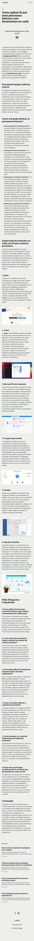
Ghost (20, 928)
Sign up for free (17, 924)
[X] (15, 913)
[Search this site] (29, 2)
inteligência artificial (10, 56)
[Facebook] (18, 913)
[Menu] (31, 2)
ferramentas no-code (14, 73)
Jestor (5, 333)
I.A (2, 9)
